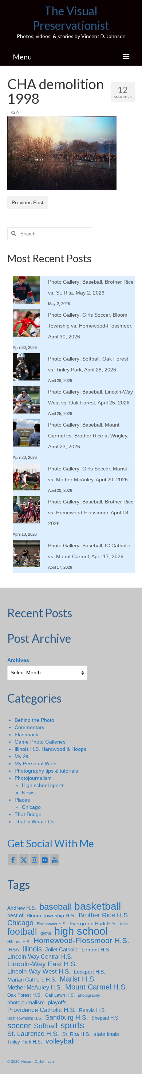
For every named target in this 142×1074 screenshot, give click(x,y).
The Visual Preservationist (71, 18)
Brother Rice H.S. (104, 915)
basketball (97, 906)
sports (72, 1025)
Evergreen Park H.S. (93, 923)
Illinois (32, 948)
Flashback (26, 734)
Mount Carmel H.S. (96, 987)
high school (80, 931)
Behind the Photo (34, 720)
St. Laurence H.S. (33, 1033)
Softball (45, 1026)
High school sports (43, 785)
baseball (55, 906)
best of (15, 915)
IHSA (13, 949)
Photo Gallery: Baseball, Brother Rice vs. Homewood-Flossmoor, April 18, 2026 (91, 512)
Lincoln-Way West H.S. (39, 971)
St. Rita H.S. (76, 1034)
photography (89, 995)
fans (124, 924)
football (22, 931)
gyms (45, 933)
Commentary (29, 727)
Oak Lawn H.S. (60, 995)
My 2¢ (22, 756)
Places (22, 800)
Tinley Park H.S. (24, 1042)
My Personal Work (36, 763)
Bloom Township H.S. (51, 915)
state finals (106, 1034)
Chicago (31, 807)
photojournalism (26, 1002)
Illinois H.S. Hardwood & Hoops (50, 749)
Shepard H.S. (105, 1018)
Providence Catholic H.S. (41, 1009)
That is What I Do (35, 821)
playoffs (57, 1002)
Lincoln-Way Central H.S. (39, 957)
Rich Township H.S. (24, 1018)
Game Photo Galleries (40, 742)
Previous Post (27, 202)
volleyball (60, 1041)
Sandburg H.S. (66, 1017)
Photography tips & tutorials (46, 771)
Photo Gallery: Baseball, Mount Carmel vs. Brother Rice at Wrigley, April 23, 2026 (88, 435)
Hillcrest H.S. (18, 941)
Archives (18, 660)
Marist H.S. (78, 979)
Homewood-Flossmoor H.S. (81, 940)
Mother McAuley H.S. (34, 987)
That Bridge (28, 814)
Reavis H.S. (92, 1010)
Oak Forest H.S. (24, 995)
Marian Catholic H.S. (31, 979)
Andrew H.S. (21, 908)
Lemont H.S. (96, 949)
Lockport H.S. (89, 972)
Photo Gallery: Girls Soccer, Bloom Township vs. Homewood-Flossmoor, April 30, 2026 (90, 326)
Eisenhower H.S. (51, 924)
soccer (19, 1025)
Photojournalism (33, 778)
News (28, 792)
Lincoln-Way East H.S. (42, 964)
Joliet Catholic (61, 949)
